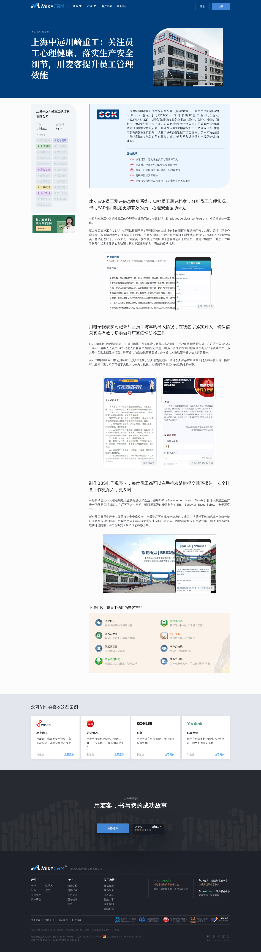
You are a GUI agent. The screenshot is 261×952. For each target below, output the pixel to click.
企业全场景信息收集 (209, 884)
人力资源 (72, 894)
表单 (33, 885)
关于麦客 (35, 920)
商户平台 (36, 899)
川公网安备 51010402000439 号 (124, 936)
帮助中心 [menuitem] (122, 6)
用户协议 (76, 920)
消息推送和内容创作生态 (166, 884)
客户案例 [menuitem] (107, 6)
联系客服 (214, 895)
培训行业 (72, 890)
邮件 (33, 890)
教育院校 (72, 885)
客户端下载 (166, 889)
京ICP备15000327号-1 (89, 936)
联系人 (49, 885)
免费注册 (112, 828)
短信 (47, 890)
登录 (202, 6)
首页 (156, 889)
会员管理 (36, 894)
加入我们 (63, 920)
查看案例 (69, 754)
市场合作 (49, 920)
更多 (69, 904)
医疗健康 (72, 899)
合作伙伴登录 (181, 889)
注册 (221, 6)
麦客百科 (203, 895)
